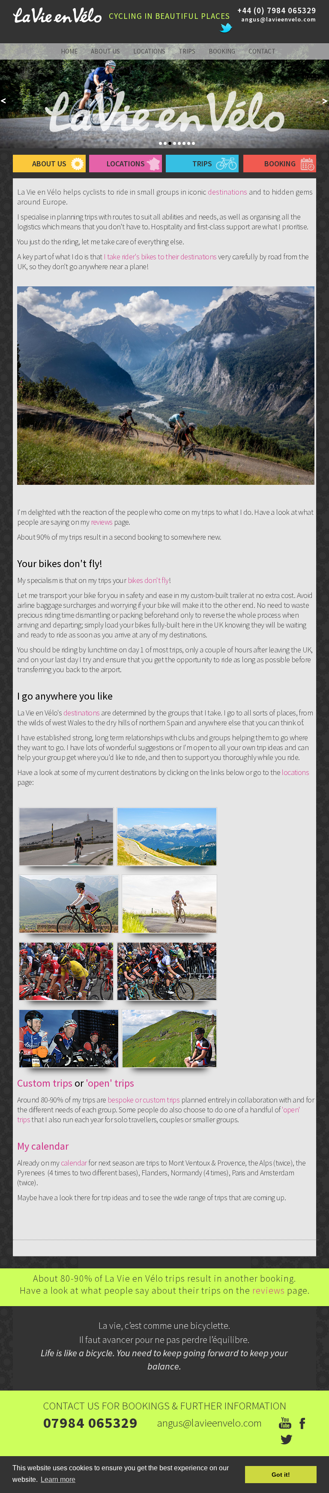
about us (105, 51)
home (69, 51)
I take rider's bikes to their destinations (160, 256)
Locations (126, 163)
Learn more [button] (58, 1479)
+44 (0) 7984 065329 (276, 10)
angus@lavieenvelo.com (278, 19)
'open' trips (110, 1083)
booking (222, 51)
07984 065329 (90, 1423)
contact (261, 51)
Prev (3, 101)
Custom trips (44, 1083)
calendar (75, 1163)
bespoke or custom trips (143, 1100)
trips (187, 51)
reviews (102, 522)
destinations (227, 192)
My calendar (43, 1146)
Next (326, 101)
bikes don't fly (148, 580)
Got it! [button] (281, 1474)
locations (149, 51)
